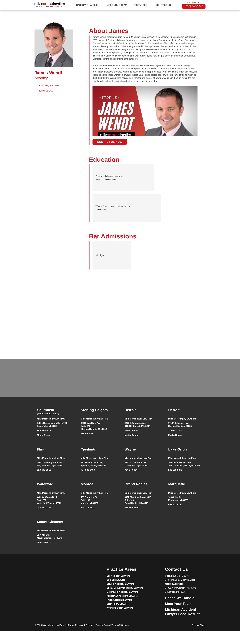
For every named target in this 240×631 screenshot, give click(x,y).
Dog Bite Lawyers (115, 580)
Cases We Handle (87, 5)
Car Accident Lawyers (118, 576)
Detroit (130, 410)
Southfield (48, 411)
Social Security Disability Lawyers (124, 588)
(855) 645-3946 (194, 6)
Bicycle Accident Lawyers (120, 584)
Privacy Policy (103, 625)
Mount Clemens (50, 522)
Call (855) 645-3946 (49, 85)
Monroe (87, 484)
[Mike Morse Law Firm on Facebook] (35, 572)
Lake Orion (177, 449)
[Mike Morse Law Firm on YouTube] (40, 572)
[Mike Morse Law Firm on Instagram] (55, 572)
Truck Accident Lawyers (119, 600)
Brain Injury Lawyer (116, 604)
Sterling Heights (94, 410)
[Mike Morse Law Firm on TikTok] (45, 572)
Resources (140, 5)
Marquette (176, 484)
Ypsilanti (88, 449)
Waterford (45, 484)
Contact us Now (109, 141)
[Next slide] (207, 332)
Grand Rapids (136, 484)
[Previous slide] (31, 332)
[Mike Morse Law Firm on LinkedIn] (50, 572)
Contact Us (163, 5)
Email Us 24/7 (46, 91)
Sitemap (90, 625)
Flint (40, 449)
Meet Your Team (117, 5)
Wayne (130, 449)
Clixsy (203, 625)
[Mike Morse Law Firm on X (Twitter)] (59, 572)
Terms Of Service (120, 625)
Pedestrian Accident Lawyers (122, 596)
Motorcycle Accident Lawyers (122, 592)
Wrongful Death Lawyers (119, 608)
